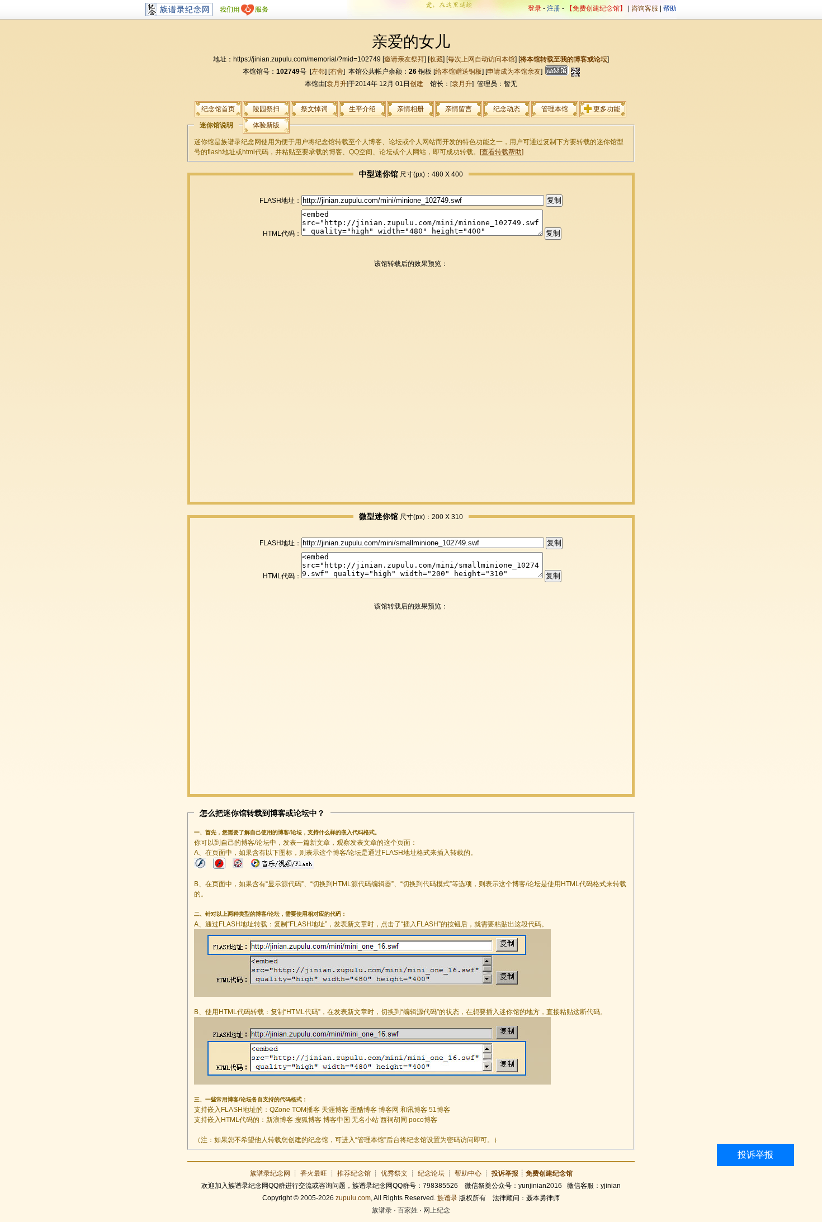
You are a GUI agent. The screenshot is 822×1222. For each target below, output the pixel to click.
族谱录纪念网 (270, 1173)
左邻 (318, 71)
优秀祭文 (394, 1173)
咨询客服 (644, 8)
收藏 (436, 59)
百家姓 (408, 1210)
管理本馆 (554, 109)
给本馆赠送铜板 (458, 71)
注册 (553, 8)
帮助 (670, 8)
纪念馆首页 (218, 109)
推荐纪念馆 (354, 1173)
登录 (534, 8)
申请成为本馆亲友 (514, 71)
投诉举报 (755, 1154)
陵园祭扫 (266, 109)
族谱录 (447, 1198)
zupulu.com (353, 1198)
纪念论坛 (431, 1173)
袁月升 (337, 84)
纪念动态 (506, 109)
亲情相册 (410, 109)
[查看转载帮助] (501, 152)
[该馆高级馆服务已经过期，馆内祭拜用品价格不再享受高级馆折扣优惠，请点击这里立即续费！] (555, 71)
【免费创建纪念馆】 (596, 8)
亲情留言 (458, 109)
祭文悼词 (314, 109)
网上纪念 (436, 1210)
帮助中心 (468, 1173)
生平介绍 (362, 109)
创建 (416, 84)
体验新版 (266, 125)
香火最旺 (313, 1173)
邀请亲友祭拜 (404, 59)
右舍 (336, 71)
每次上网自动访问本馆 (481, 59)
